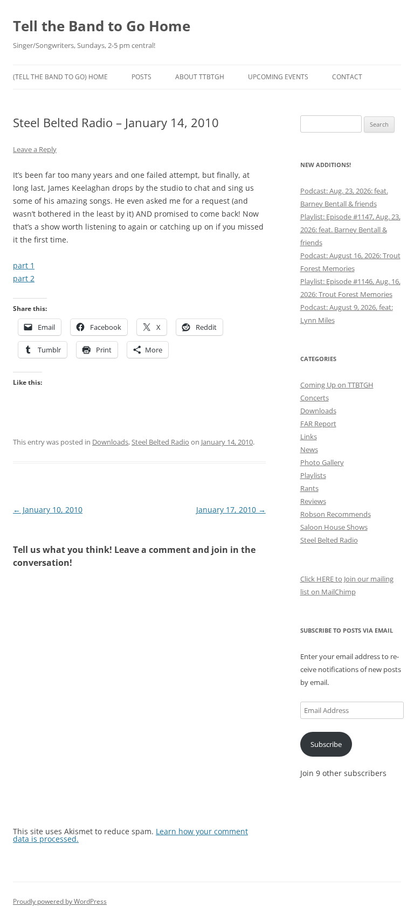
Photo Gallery (322, 462)
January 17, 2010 (231, 509)
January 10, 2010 (47, 509)
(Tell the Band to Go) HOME (60, 76)
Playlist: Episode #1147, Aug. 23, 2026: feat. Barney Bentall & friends (350, 229)
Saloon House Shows (334, 527)
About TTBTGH (199, 76)
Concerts (314, 398)
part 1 (23, 265)
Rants (309, 488)
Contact (347, 76)
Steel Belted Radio (160, 442)
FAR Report (318, 423)
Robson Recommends (335, 514)
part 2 (23, 278)
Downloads (110, 442)
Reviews (313, 501)
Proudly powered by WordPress (60, 901)
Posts (141, 76)
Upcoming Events (278, 76)
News (309, 449)
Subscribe (326, 744)
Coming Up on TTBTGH (337, 385)
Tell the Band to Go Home (101, 26)
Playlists (313, 475)
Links (308, 436)
